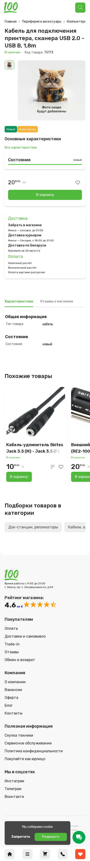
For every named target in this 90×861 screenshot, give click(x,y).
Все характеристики (21, 147)
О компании (15, 682)
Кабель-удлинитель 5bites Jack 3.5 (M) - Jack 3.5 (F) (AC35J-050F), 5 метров (34, 448)
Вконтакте (14, 796)
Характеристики (19, 301)
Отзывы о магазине (56, 301)
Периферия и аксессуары (41, 21)
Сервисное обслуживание (28, 743)
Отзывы (12, 652)
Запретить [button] (20, 837)
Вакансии (13, 690)
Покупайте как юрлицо (25, 759)
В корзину (45, 195)
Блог (9, 705)
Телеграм (13, 789)
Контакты (13, 713)
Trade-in (12, 644)
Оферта (11, 697)
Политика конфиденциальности (34, 751)
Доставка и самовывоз (25, 636)
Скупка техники (19, 735)
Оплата (15, 256)
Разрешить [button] (51, 837)
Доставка (17, 218)
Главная (11, 21)
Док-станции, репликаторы (33, 527)
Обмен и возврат (20, 660)
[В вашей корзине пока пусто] (45, 854)
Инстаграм (14, 781)
